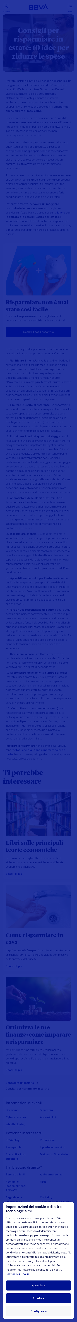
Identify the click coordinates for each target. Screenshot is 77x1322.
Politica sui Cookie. (18, 1274)
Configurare (39, 1311)
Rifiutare (38, 1298)
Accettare (38, 1285)
